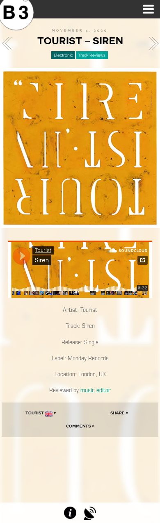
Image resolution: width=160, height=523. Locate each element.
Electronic (63, 55)
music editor (95, 390)
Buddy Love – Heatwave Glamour (9, 43)
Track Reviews (91, 55)
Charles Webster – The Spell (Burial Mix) (151, 43)
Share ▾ (119, 413)
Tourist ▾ (40, 413)
